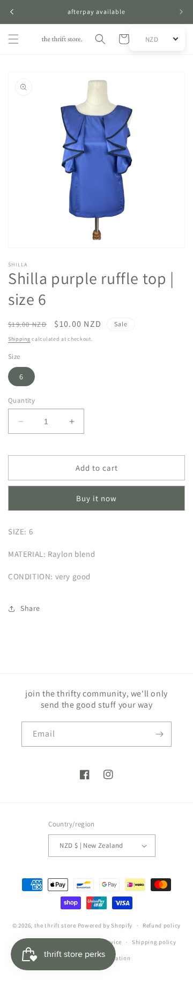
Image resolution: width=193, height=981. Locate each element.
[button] (13, 39)
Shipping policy (154, 942)
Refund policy (162, 925)
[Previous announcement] (12, 12)
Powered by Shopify (105, 925)
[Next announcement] (181, 12)
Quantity (21, 400)
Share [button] (30, 608)
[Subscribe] (159, 734)
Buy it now (96, 498)
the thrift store (56, 925)
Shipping (19, 338)
